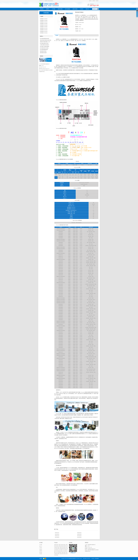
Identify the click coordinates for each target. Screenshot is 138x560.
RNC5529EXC (57, 537)
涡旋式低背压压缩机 (63, 553)
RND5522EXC (79, 534)
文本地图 (40, 553)
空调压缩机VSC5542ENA (43, 31)
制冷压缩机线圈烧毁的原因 (44, 49)
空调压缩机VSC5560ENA (43, 18)
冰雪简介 (47, 8)
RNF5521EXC (57, 532)
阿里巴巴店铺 (45, 558)
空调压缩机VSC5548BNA (43, 26)
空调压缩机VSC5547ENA (43, 28)
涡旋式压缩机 (75, 8)
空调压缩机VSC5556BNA (43, 20)
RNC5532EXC (79, 535)
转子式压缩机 (67, 8)
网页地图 (97, 0)
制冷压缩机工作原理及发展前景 (44, 46)
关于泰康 (53, 8)
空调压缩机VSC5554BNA (43, 23)
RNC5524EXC (79, 537)
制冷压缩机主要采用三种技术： (44, 43)
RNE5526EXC (79, 532)
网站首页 (41, 8)
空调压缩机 (46, 12)
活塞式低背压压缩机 (63, 548)
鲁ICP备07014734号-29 (86, 558)
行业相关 (40, 547)
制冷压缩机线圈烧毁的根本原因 (44, 38)
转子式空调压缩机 (58, 552)
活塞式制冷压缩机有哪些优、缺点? (45, 41)
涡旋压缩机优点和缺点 (43, 51)
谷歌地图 (93, 0)
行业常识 (81, 8)
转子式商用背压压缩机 (59, 551)
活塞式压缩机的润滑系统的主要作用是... (45, 40)
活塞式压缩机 (60, 8)
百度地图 (90, 0)
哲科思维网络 (97, 558)
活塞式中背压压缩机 (63, 547)
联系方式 (87, 8)
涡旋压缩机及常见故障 (43, 52)
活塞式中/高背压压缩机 (62, 544)
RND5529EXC (57, 534)
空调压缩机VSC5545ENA (43, 29)
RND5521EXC (57, 535)
